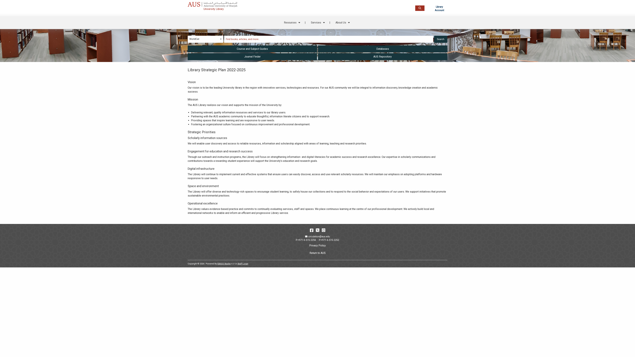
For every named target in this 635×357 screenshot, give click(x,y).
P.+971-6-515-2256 (306, 240)
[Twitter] (317, 230)
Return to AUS (318, 253)
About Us (341, 22)
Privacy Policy (317, 245)
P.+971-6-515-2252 (329, 240)
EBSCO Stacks (224, 263)
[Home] (226, 3)
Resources (290, 22)
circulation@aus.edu (319, 236)
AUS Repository (382, 56)
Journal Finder (252, 56)
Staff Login (243, 263)
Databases (382, 48)
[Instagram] (323, 230)
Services (316, 22)
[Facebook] (311, 230)
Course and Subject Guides (252, 48)
